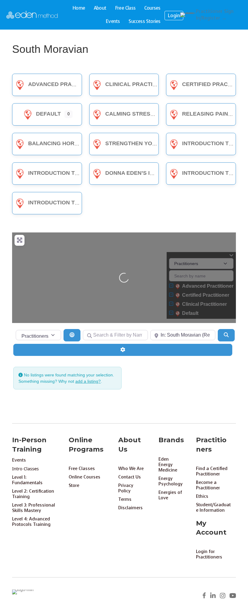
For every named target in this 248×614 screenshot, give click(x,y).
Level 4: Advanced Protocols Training (31, 521)
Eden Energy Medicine (167, 464)
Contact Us (129, 477)
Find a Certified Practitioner (211, 471)
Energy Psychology (170, 481)
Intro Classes (25, 468)
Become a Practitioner (208, 485)
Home (78, 8)
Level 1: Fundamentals (27, 480)
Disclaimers (130, 508)
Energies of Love (170, 495)
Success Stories (144, 21)
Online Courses (84, 477)
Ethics (202, 496)
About (100, 8)
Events (113, 21)
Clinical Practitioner (139, 84)
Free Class (125, 8)
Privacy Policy (125, 488)
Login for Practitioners (209, 554)
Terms (125, 499)
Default (48, 114)
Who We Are (131, 468)
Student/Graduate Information (213, 507)
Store (74, 485)
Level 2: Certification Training (33, 494)
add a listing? (88, 381)
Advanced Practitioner (64, 84)
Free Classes (82, 468)
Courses (152, 8)
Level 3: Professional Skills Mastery (33, 507)
